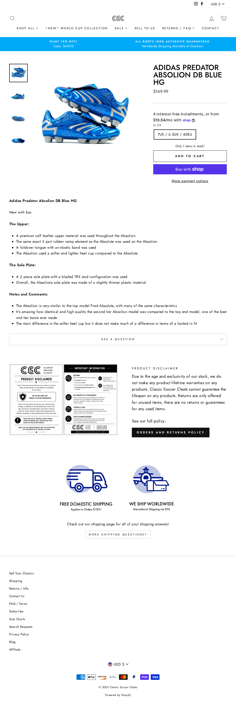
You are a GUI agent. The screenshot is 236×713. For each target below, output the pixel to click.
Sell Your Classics (21, 573)
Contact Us (16, 596)
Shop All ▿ (27, 28)
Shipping (15, 581)
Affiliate (15, 649)
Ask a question (118, 339)
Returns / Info (19, 588)
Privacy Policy (19, 634)
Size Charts (17, 619)
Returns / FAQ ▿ (178, 28)
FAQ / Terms (18, 603)
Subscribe (16, 611)
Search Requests (20, 626)
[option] (63, 44)
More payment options (190, 181)
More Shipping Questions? (118, 534)
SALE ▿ (121, 28)
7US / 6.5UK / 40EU (175, 134)
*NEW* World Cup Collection (76, 28)
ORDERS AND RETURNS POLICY (171, 432)
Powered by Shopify (118, 695)
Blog (12, 642)
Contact (210, 28)
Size (157, 125)
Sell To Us (145, 28)
